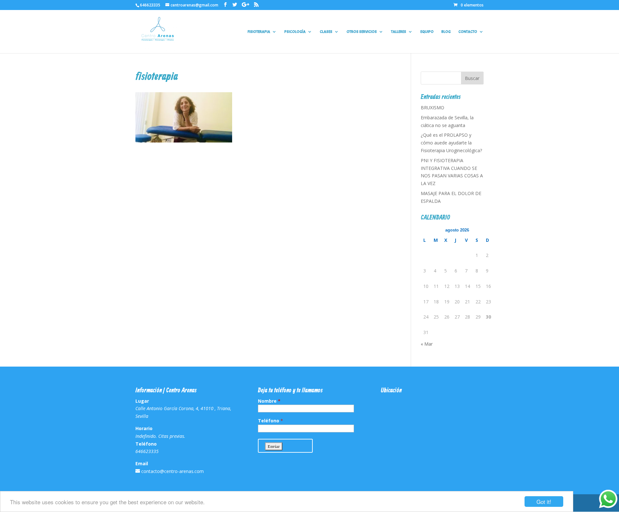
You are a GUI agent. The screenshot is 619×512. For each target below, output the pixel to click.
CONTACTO (467, 31)
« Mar (427, 344)
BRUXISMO (432, 107)
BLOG (446, 31)
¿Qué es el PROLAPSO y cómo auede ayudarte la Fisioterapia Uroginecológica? (451, 142)
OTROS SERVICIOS (362, 31)
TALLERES (398, 31)
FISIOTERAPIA (259, 31)
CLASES (326, 31)
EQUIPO (427, 31)
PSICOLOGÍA (295, 31)
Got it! (543, 501)
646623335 (150, 5)
